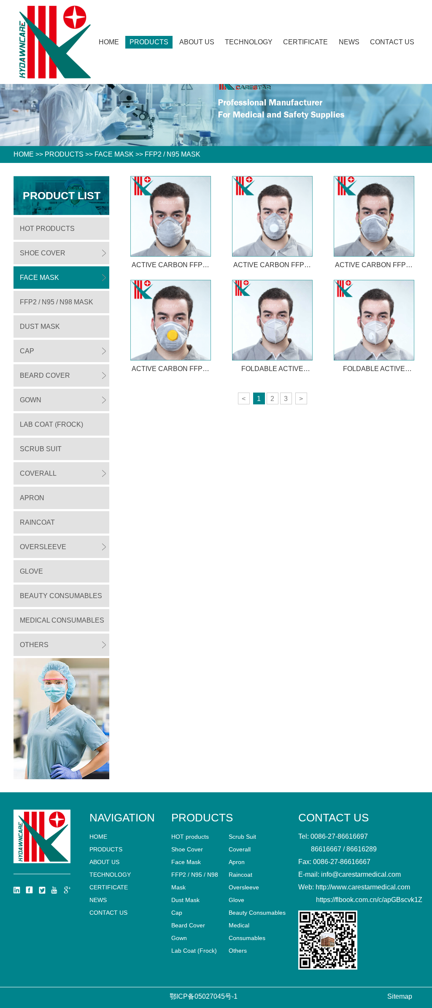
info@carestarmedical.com (361, 874)
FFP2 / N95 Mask (172, 154)
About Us (196, 42)
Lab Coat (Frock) (51, 424)
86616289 (361, 849)
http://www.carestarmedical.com (363, 887)
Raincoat (37, 522)
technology (249, 42)
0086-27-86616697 (339, 836)
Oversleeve (43, 546)
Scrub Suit (41, 449)
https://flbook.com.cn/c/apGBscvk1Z (369, 899)
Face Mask (114, 154)
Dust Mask (40, 326)
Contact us (392, 42)
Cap (27, 351)
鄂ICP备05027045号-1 (204, 996)
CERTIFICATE (305, 42)
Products (149, 42)
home (98, 836)
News (349, 42)
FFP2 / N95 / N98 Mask (56, 302)
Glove (31, 571)
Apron (32, 497)
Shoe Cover (42, 253)
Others (34, 644)
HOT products (47, 228)
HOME (24, 154)
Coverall (38, 473)
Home (109, 42)
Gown (30, 400)
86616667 (326, 849)
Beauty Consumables (61, 595)
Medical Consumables (62, 620)
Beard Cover (45, 375)
